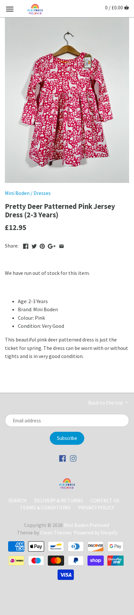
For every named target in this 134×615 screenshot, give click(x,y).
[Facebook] (62, 458)
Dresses (42, 193)
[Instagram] (73, 458)
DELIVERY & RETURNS (59, 500)
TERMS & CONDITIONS (45, 507)
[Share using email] (61, 245)
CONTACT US (104, 500)
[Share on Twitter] (34, 245)
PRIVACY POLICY (96, 507)
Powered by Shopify (95, 532)
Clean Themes (56, 532)
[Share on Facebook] (25, 245)
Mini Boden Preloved (86, 525)
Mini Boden (17, 193)
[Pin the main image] (42, 245)
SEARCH (17, 500)
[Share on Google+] (52, 245)
